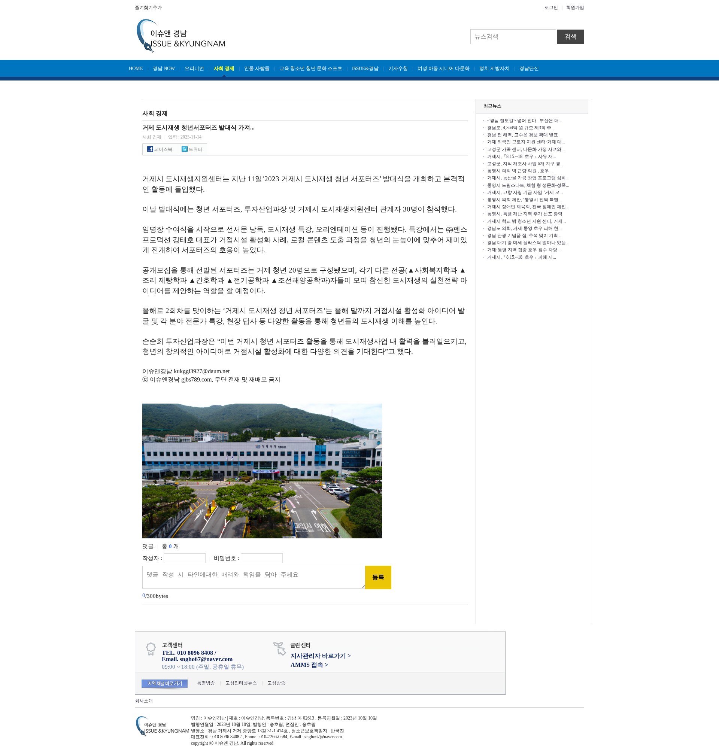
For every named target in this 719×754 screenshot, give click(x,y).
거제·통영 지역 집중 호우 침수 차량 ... (524, 249)
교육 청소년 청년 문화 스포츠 (310, 68)
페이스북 (162, 149)
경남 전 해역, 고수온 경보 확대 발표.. (523, 134)
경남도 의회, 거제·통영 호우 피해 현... (524, 228)
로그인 (551, 7)
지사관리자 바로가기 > (321, 656)
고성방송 (276, 682)
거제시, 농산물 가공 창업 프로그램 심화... (528, 177)
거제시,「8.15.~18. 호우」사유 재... (521, 156)
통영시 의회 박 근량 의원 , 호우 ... (520, 170)
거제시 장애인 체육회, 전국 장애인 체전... (528, 206)
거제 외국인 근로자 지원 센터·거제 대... (526, 142)
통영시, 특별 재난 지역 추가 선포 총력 (524, 213)
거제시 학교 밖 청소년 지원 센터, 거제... (526, 221)
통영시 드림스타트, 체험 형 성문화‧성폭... (528, 185)
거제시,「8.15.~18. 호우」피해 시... (521, 257)
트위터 (195, 149)
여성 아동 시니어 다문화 (444, 68)
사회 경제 (224, 68)
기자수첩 (398, 68)
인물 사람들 (257, 68)
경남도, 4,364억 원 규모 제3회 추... (521, 127)
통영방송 (206, 682)
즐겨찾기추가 (148, 7)
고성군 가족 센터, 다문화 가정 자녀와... (526, 149)
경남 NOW (164, 68)
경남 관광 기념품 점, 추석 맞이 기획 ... (524, 235)
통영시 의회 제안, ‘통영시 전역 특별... (524, 199)
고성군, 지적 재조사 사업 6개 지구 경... (525, 163)
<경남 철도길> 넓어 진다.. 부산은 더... (524, 120)
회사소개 (144, 700)
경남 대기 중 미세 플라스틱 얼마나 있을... (528, 242)
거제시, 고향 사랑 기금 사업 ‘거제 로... (525, 192)
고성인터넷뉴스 (241, 682)
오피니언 (194, 68)
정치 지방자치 (494, 68)
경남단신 (529, 68)
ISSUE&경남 (365, 68)
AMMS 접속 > (309, 665)
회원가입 (575, 7)
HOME (136, 68)
